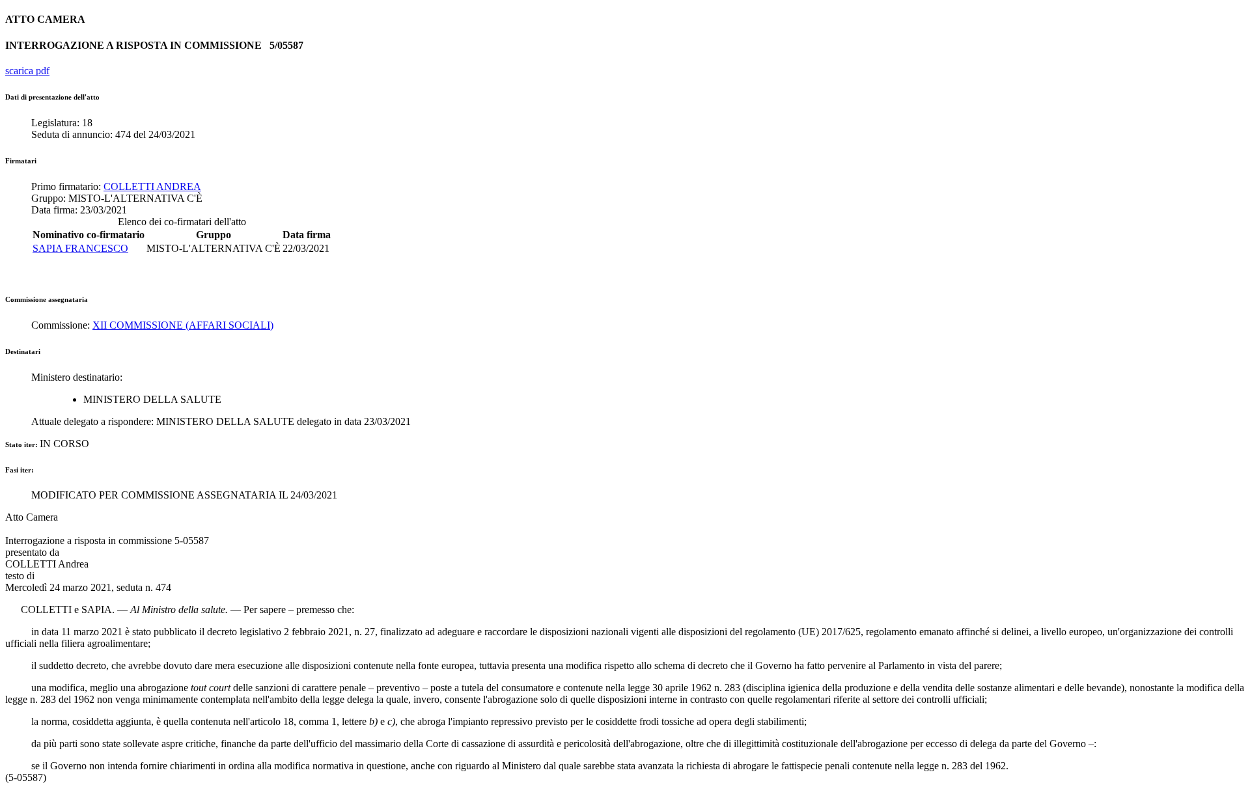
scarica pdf (27, 70)
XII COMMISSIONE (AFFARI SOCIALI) (182, 325)
